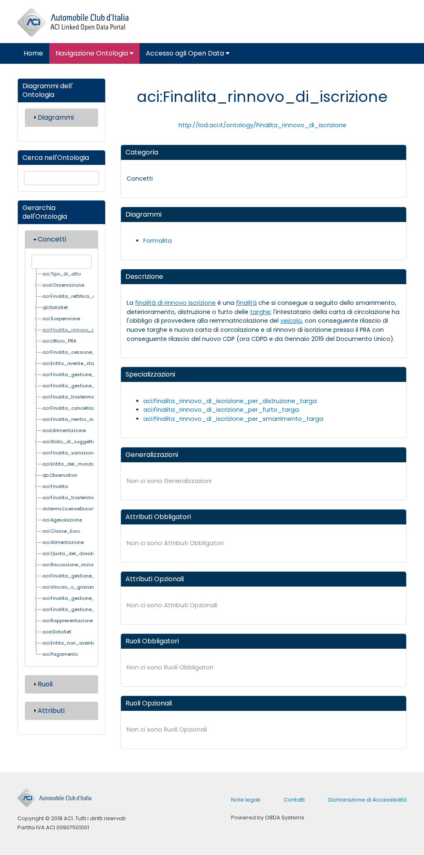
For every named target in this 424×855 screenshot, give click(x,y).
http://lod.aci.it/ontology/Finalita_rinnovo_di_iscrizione (262, 125)
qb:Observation (59, 475)
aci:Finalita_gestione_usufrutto (78, 375)
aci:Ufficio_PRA (59, 341)
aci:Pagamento (60, 654)
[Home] (73, 22)
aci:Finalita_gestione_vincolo (76, 386)
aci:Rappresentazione (67, 621)
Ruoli (45, 684)
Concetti (52, 239)
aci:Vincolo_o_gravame (70, 587)
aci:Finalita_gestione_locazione (80, 576)
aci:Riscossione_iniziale (70, 565)
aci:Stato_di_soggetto (68, 442)
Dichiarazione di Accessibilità (367, 799)
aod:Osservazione (63, 285)
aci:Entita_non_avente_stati (75, 643)
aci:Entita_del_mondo (68, 464)
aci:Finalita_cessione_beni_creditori (85, 352)
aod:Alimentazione (64, 431)
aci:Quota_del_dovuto (68, 554)
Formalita (157, 241)
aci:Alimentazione (63, 542)
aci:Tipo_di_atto (61, 274)
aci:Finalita (55, 486)
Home (33, 53)
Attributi (51, 710)
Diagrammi (56, 117)
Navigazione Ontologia (92, 53)
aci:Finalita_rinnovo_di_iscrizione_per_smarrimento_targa (233, 419)
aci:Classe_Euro (61, 531)
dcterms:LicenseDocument (73, 509)
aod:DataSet (56, 632)
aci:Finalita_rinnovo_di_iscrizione (81, 330)
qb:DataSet (55, 307)
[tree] (62, 464)
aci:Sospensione (61, 319)
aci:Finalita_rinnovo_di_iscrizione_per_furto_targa (221, 410)
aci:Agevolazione (62, 520)
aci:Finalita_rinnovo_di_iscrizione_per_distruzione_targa (230, 401)
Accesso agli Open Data (186, 53)
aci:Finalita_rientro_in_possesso (80, 419)
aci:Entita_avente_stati (69, 363)
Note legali (245, 799)
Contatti (294, 799)
